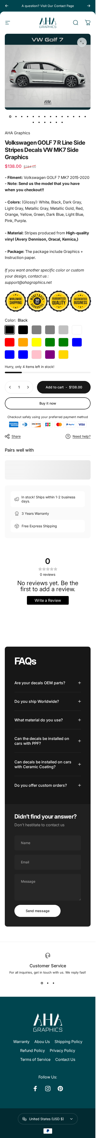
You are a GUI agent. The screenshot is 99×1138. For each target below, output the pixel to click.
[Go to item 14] (85, 116)
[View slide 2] (48, 983)
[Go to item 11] (68, 116)
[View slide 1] (42, 983)
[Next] (88, 6)
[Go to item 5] (33, 116)
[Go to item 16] (39, 122)
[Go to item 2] (16, 116)
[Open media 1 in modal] (82, 42)
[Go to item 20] (62, 122)
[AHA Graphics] (47, 1022)
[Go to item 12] (74, 116)
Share (16, 436)
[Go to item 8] (51, 116)
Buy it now (47, 403)
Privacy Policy (62, 1050)
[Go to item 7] (45, 116)
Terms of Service (35, 1059)
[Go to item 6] (39, 116)
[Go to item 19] (56, 122)
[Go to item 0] (10, 116)
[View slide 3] (53, 983)
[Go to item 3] (22, 116)
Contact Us (65, 1059)
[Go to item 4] (28, 116)
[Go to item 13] (79, 116)
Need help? (82, 436)
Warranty (21, 1041)
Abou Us (42, 1041)
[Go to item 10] (62, 116)
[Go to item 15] (33, 122)
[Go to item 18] (51, 122)
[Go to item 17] (45, 122)
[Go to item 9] (56, 116)
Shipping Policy (68, 1041)
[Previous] (6, 6)
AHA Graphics (17, 132)
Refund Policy (32, 1050)
